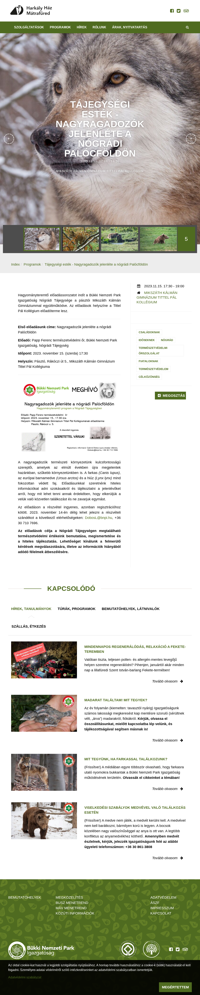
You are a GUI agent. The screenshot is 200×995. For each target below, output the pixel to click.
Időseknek (147, 340)
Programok (60, 27)
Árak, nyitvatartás (129, 27)
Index (15, 264)
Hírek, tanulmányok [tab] (31, 609)
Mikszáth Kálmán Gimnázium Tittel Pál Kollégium (157, 297)
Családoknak (149, 332)
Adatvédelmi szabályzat (24, 977)
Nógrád (167, 340)
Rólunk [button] (99, 27)
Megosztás (173, 396)
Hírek (82, 27)
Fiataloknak (148, 361)
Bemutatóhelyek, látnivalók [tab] (131, 609)
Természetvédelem (153, 369)
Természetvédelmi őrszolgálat (153, 350)
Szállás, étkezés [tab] (29, 626)
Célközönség (149, 376)
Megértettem (175, 987)
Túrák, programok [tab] (77, 609)
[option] (41, 239)
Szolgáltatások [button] (29, 27)
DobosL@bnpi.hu (98, 518)
